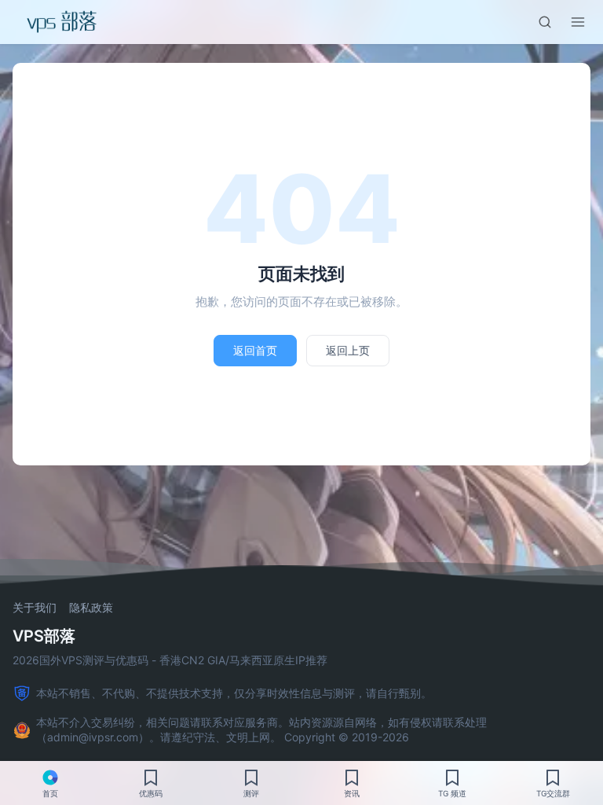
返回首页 (255, 350)
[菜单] (577, 22)
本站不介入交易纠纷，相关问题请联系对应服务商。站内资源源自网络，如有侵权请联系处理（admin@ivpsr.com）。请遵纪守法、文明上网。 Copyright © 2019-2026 (261, 729)
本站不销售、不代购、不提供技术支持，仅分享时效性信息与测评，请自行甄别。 (234, 693)
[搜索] (545, 22)
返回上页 (348, 350)
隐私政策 (91, 607)
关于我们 (35, 607)
